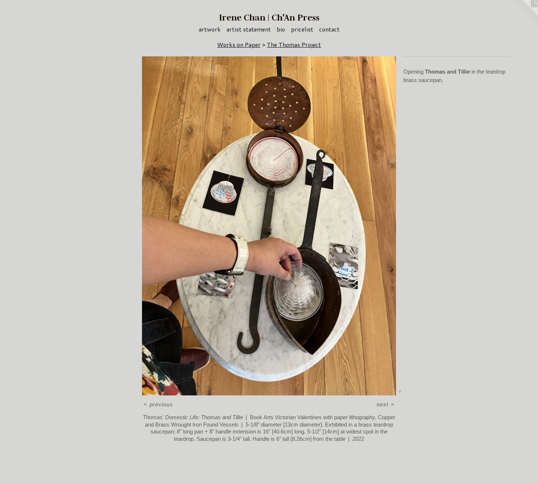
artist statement (249, 29)
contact (329, 29)
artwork (210, 29)
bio (281, 29)
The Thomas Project (294, 44)
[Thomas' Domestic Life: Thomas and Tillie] (269, 225)
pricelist (302, 29)
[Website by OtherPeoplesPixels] (523, 14)
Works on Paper (239, 44)
